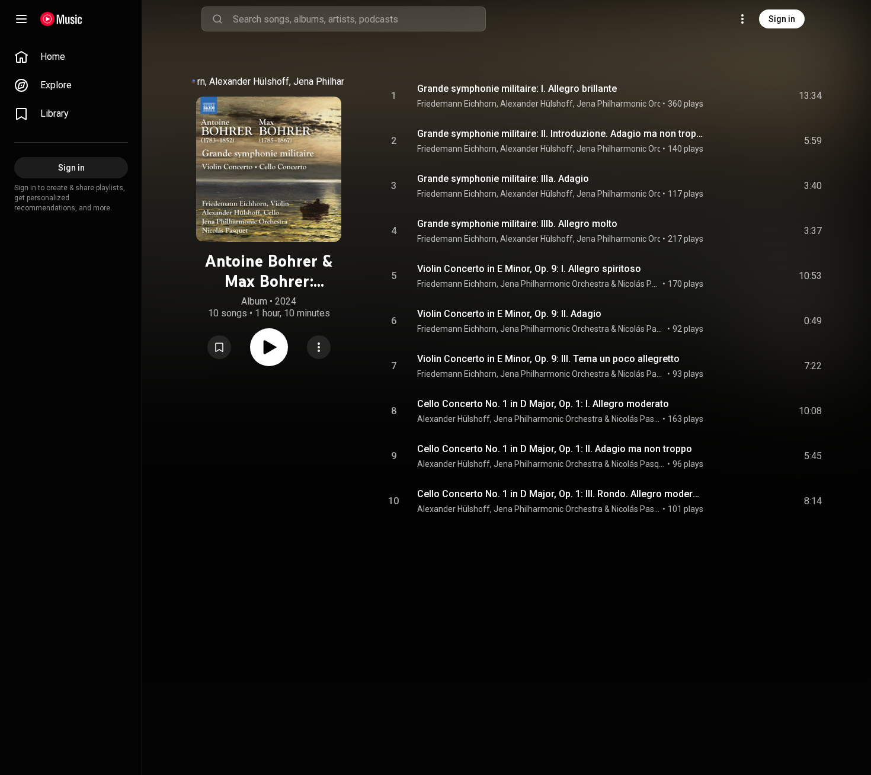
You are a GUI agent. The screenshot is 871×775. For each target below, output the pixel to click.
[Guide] (21, 19)
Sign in (781, 19)
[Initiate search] (217, 18)
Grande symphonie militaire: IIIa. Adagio (503, 178)
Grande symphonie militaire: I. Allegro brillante (517, 88)
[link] (71, 57)
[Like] (723, 96)
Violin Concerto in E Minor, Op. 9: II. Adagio (509, 313)
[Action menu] (319, 347)
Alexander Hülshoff (249, 81)
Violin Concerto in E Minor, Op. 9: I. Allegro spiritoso (529, 268)
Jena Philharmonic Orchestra (631, 103)
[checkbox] (813, 96)
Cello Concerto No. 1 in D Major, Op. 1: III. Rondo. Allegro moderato (561, 493)
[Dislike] (746, 96)
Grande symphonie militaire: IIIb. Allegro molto (517, 223)
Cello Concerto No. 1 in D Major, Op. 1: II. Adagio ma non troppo (554, 448)
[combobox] (359, 19)
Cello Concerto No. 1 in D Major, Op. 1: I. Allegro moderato (543, 403)
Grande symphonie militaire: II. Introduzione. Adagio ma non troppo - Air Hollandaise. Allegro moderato (561, 133)
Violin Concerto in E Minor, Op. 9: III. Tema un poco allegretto (548, 358)
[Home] (61, 19)
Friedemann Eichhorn (457, 103)
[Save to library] (219, 347)
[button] (219, 347)
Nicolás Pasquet (639, 284)
